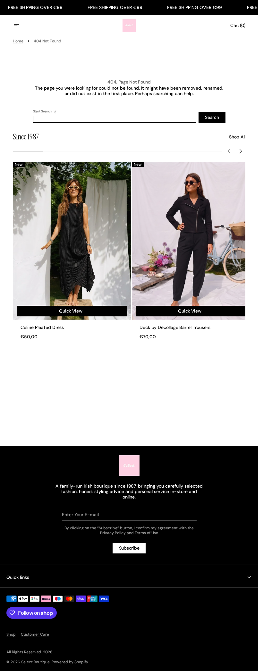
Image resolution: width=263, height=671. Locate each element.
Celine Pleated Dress (42, 324)
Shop (11, 634)
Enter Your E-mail (80, 514)
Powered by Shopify (70, 662)
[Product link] (71, 249)
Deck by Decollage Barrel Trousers (172, 324)
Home (18, 41)
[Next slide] (241, 151)
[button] (20, 25)
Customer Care (35, 634)
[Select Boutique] (129, 465)
